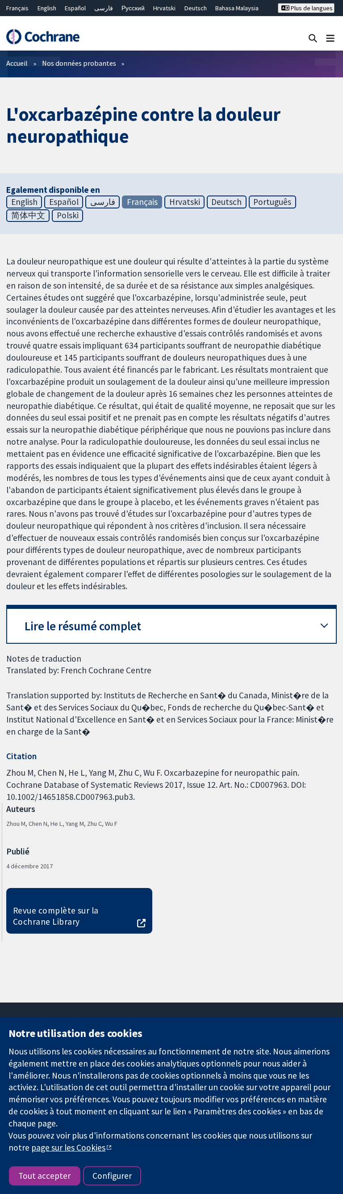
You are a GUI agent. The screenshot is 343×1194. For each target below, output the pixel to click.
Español (75, 8)
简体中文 (28, 215)
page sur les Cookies (68, 1147)
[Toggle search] (313, 38)
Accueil (17, 63)
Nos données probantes (79, 63)
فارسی (103, 8)
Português (272, 201)
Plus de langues (311, 8)
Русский (133, 8)
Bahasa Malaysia (237, 8)
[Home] (42, 36)
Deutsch (195, 8)
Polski (68, 215)
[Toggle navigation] (330, 38)
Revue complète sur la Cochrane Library (56, 916)
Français (17, 8)
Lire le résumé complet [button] (83, 626)
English (47, 8)
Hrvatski (164, 8)
